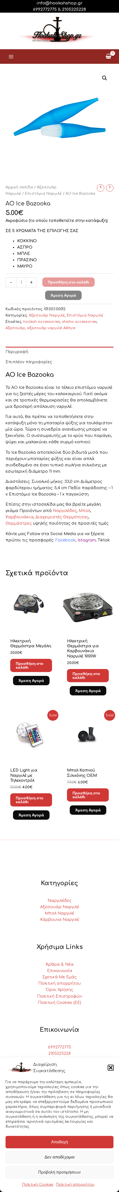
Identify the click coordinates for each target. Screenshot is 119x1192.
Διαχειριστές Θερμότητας (62, 517)
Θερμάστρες (19, 523)
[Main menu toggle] (11, 56)
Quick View (31, 628)
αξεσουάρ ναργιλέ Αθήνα (51, 328)
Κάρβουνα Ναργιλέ (59, 920)
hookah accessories (41, 322)
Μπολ (84, 511)
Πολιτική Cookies (37, 1185)
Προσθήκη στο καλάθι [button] (29, 665)
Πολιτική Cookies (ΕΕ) (59, 1003)
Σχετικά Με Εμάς (59, 977)
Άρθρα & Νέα (60, 964)
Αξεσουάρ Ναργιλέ (47, 315)
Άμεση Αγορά (63, 295)
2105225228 (74, 9)
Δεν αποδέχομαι (59, 1157)
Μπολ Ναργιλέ (59, 913)
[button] (110, 1067)
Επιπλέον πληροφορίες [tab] (29, 362)
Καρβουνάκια (19, 517)
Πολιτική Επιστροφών (59, 996)
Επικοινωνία (59, 971)
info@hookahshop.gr (59, 3)
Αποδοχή (59, 1142)
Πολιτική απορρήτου (75, 1185)
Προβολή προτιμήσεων (59, 1172)
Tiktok (104, 540)
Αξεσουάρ (15, 328)
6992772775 (59, 1047)
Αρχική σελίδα (19, 187)
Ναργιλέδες (65, 511)
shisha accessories (79, 322)
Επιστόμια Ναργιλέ (43, 194)
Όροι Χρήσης (59, 990)
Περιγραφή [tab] (17, 352)
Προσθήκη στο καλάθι (68, 282)
